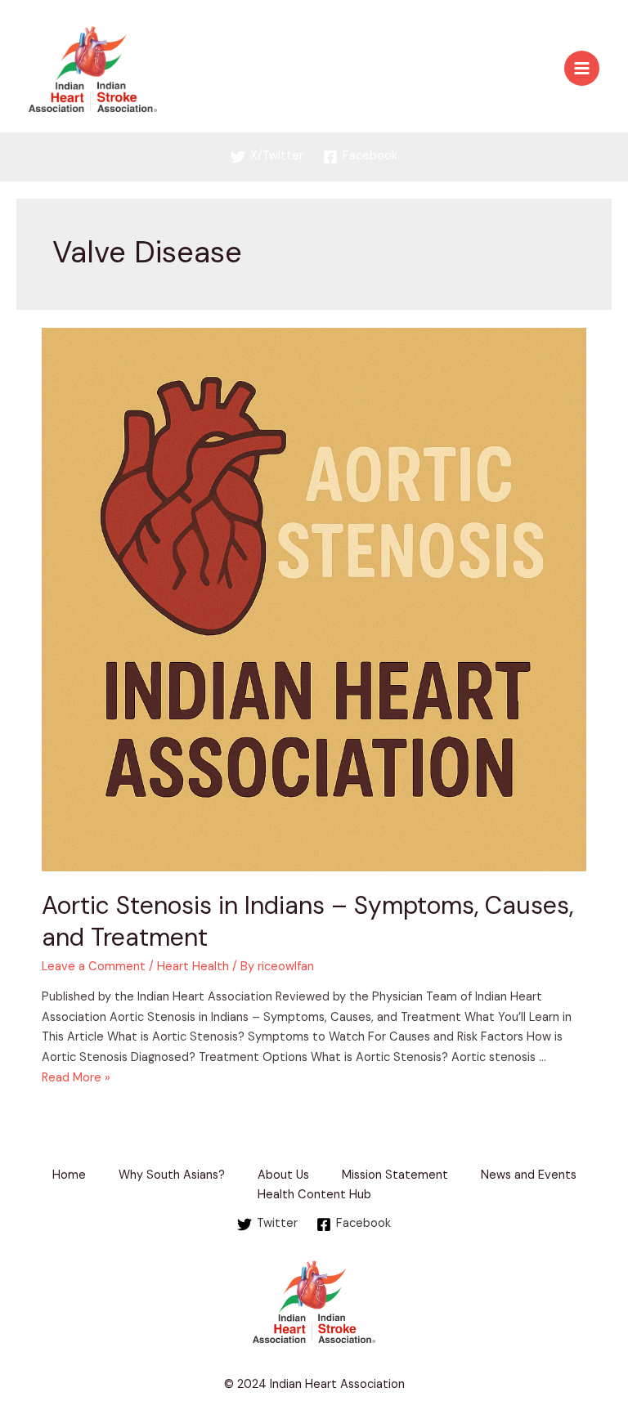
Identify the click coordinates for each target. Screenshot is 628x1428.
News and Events (528, 1175)
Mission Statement (395, 1175)
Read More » (76, 1078)
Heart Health (193, 966)
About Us (283, 1175)
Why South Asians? (172, 1175)
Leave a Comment (94, 966)
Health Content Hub (314, 1194)
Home (69, 1175)
